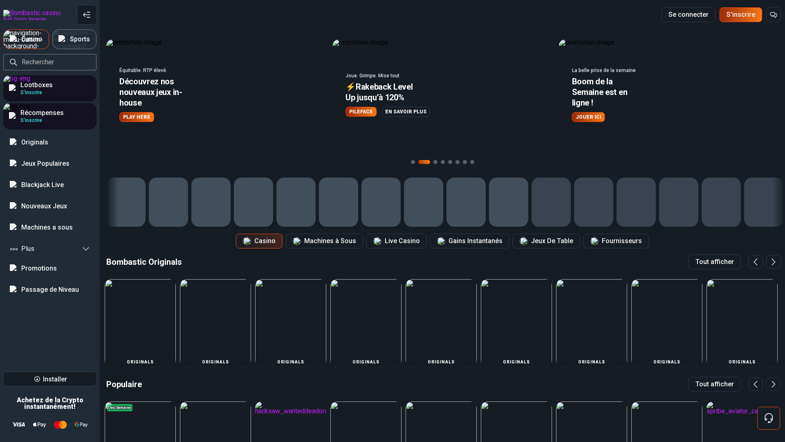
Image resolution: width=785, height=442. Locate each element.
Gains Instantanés (475, 241)
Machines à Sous (330, 241)
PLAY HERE (136, 117)
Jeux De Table (552, 241)
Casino (265, 241)
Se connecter (688, 14)
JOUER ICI (588, 117)
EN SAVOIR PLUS (405, 112)
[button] (216, 94)
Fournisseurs (622, 241)
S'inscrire (741, 14)
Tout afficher (714, 262)
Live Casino (402, 241)
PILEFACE (361, 112)
